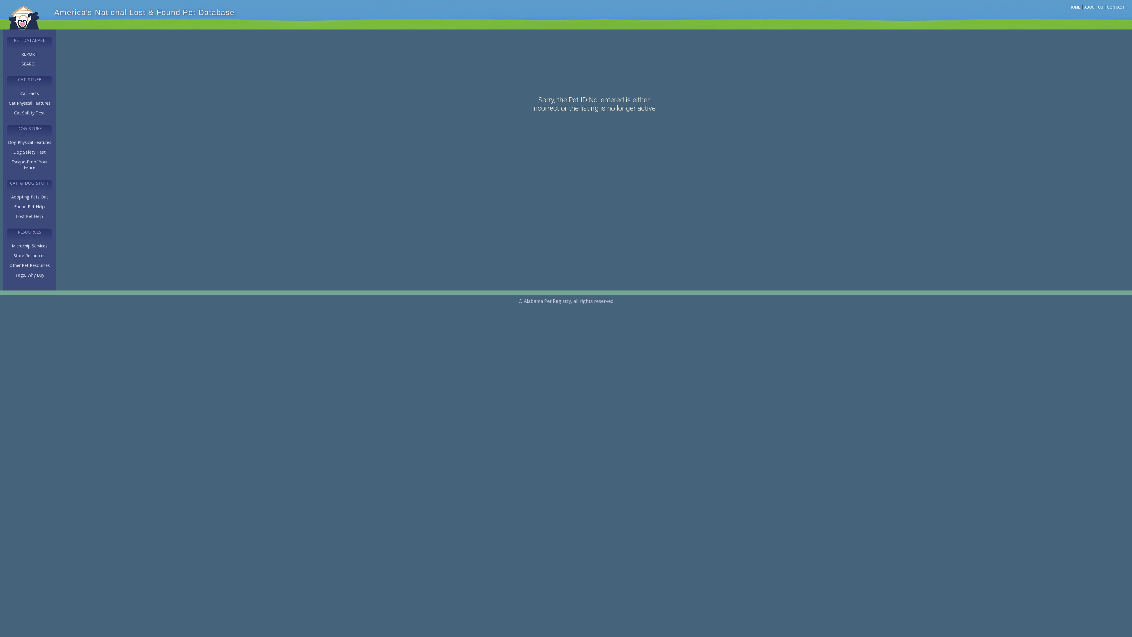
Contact (1116, 7)
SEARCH (29, 64)
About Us (1093, 7)
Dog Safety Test (29, 152)
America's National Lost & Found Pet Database (144, 12)
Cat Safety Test (29, 113)
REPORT (29, 54)
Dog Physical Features (29, 142)
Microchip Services (29, 246)
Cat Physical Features (29, 103)
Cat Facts (29, 93)
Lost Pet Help (29, 216)
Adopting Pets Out (29, 197)
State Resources (29, 255)
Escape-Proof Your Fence (29, 164)
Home (1075, 7)
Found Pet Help (29, 206)
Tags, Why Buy (29, 275)
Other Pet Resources (29, 265)
